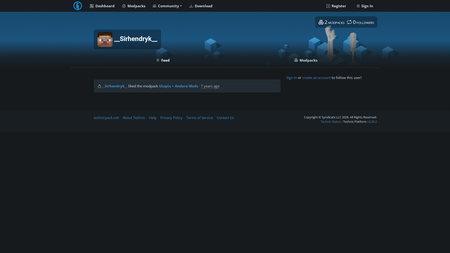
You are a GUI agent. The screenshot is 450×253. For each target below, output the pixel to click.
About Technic (134, 117)
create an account (316, 77)
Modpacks (136, 6)
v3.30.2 (372, 121)
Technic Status (331, 121)
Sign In (366, 6)
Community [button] (168, 6)
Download (203, 6)
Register (338, 6)
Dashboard (104, 6)
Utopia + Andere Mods (178, 86)
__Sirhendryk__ (114, 86)
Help (153, 117)
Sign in (291, 77)
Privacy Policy (171, 117)
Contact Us (225, 117)
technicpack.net (106, 117)
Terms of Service (199, 117)
